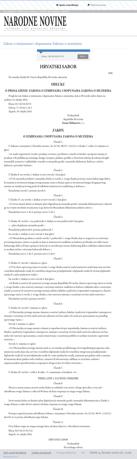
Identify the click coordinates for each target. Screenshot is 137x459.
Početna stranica (98, 5)
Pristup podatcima (66, 452)
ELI (83, 452)
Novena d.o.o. (10, 456)
